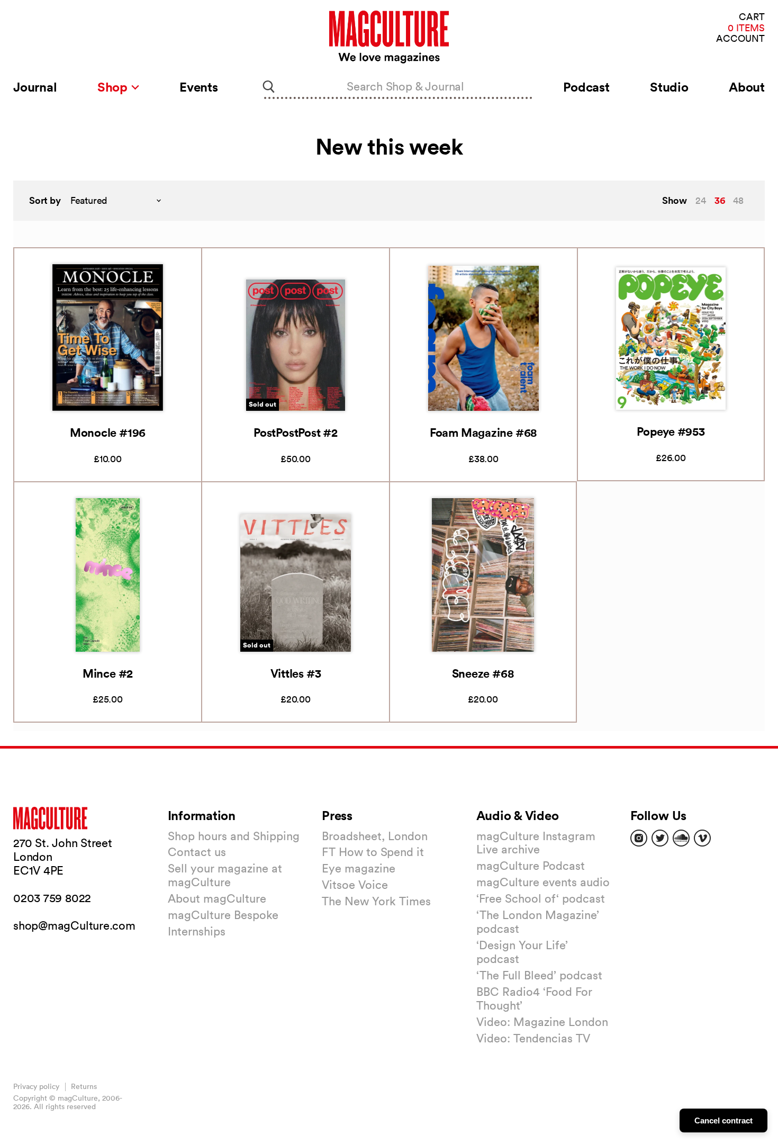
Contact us (197, 852)
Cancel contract (723, 1120)
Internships (196, 931)
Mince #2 (108, 673)
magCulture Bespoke (223, 915)
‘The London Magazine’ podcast (537, 921)
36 (719, 200)
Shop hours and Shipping (234, 836)
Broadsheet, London (375, 836)
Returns (84, 1086)
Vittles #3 (295, 673)
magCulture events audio (543, 882)
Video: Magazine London (542, 1022)
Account (740, 38)
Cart (752, 17)
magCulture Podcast (530, 865)
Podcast (586, 87)
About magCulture (217, 898)
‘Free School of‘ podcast (540, 898)
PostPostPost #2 (296, 432)
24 (700, 200)
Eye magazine (358, 868)
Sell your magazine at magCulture (225, 875)
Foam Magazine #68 (483, 432)
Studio (669, 87)
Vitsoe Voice (355, 885)
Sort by (45, 200)
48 (738, 200)
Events (198, 87)
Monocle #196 (108, 432)
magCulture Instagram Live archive (535, 843)
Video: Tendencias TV (533, 1038)
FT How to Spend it (373, 852)
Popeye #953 (671, 431)
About (747, 87)
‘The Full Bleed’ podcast (539, 975)
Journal (35, 87)
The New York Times (376, 901)
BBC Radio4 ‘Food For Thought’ (534, 998)
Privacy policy (36, 1086)
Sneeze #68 (483, 673)
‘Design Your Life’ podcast (522, 952)
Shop (114, 87)
